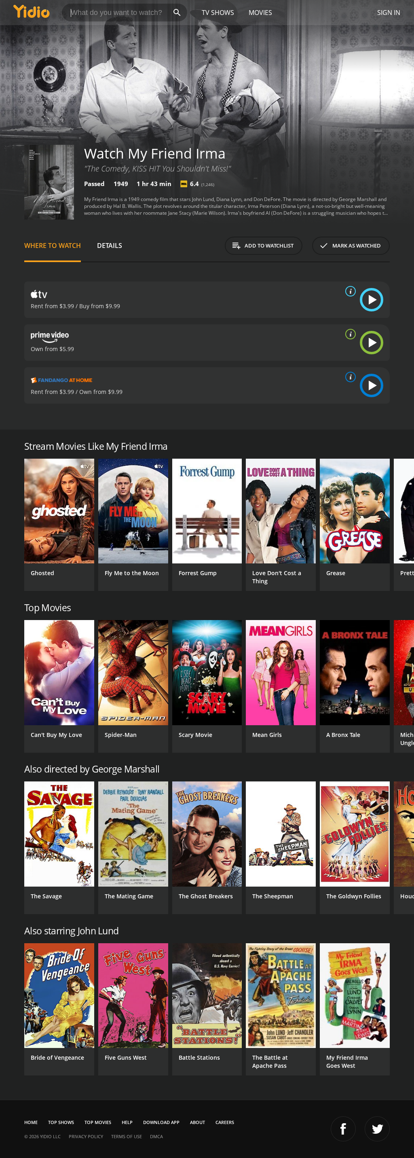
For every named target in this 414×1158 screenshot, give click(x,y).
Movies (260, 12)
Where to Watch (52, 245)
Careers (224, 1122)
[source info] (349, 291)
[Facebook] (343, 1128)
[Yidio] (31, 12)
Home (31, 1122)
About (197, 1122)
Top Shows (61, 1122)
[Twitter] (377, 1128)
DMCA (156, 1136)
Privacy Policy (86, 1136)
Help (127, 1122)
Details (109, 245)
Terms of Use (126, 1136)
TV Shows (218, 12)
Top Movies (97, 1122)
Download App (161, 1122)
